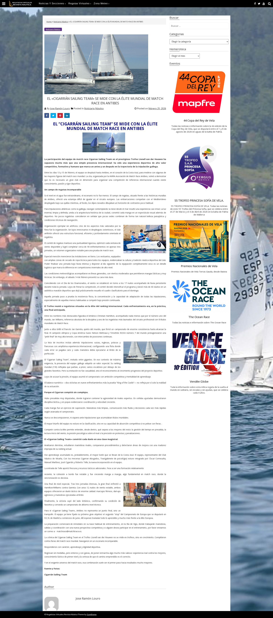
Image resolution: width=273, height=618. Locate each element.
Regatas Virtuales (79, 3)
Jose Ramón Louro (60, 108)
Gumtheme (92, 614)
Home (49, 21)
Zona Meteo (101, 3)
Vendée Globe (199, 381)
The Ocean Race (199, 317)
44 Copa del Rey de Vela (199, 120)
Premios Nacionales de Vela (199, 266)
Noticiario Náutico (60, 21)
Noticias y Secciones (51, 3)
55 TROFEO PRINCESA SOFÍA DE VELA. (199, 200)
